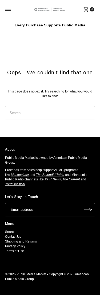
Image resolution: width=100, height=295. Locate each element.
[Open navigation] (8, 9)
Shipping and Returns (21, 241)
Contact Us (13, 237)
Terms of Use (14, 251)
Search (10, 232)
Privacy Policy (15, 246)
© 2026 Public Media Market (25, 274)
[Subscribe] (88, 209)
